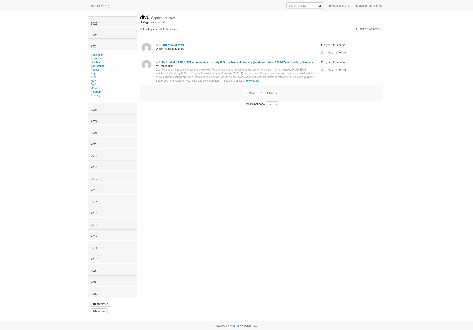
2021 (94, 132)
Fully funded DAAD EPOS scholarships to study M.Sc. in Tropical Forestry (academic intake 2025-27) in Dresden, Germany (235, 62)
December (97, 55)
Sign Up (377, 5)
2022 (94, 121)
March (94, 88)
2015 (94, 201)
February (96, 91)
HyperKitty (235, 325)
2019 (94, 155)
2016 (94, 190)
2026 (94, 23)
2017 (94, 178)
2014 (94, 213)
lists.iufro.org (100, 5)
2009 (94, 270)
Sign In (362, 5)
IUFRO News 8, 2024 (171, 45)
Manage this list (340, 5)
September (97, 66)
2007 (94, 293)
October (95, 62)
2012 (94, 236)
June (93, 77)
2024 (94, 46)
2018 (94, 167)
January (95, 95)
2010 (94, 259)
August (95, 69)
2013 (94, 224)
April (93, 84)
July (93, 73)
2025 (94, 35)
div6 (145, 16)
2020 (94, 144)
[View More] (253, 80)
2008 (94, 282)
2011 (94, 247)
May (93, 80)
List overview (101, 303)
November (97, 58)
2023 (94, 109)
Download (100, 311)
